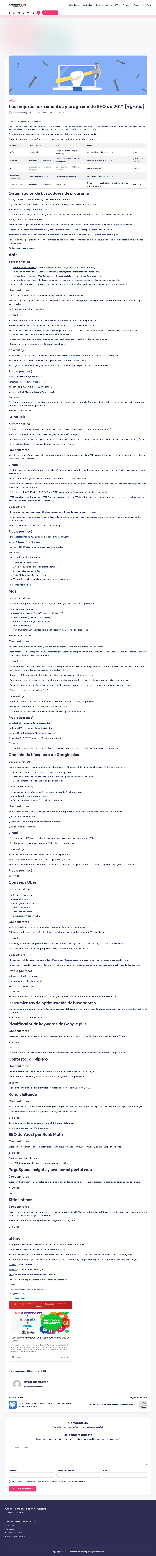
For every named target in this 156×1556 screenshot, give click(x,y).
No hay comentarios (58, 113)
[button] (50, 12)
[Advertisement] (78, 34)
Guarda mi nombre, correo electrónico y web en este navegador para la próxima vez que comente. (49, 1481)
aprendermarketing (36, 1381)
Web (105, 1470)
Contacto (9, 1529)
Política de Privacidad (15, 1536)
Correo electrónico (66, 1470)
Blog (12, 101)
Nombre (13, 1470)
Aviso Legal (10, 1525)
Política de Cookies (13, 1533)
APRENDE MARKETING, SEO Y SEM (20, 1521)
